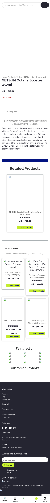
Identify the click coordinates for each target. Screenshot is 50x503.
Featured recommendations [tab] (16, 253)
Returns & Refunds (8, 414)
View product (25, 211)
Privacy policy (7, 399)
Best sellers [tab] (36, 253)
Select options (14, 319)
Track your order (8, 409)
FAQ (3, 412)
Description (11, 111)
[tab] (11, 112)
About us (5, 394)
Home (4, 77)
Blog (3, 397)
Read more (26, 206)
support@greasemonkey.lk (12, 447)
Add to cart (14, 271)
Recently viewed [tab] (11, 248)
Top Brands (12, 77)
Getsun (19, 77)
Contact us (5, 417)
